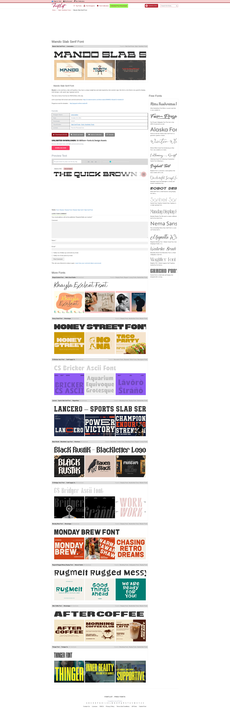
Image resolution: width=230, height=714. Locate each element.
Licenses (94, 706)
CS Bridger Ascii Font (58, 482)
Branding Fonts (123, 400)
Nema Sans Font (163, 224)
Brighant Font (160, 166)
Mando (62, 210)
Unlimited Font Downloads (119, 6)
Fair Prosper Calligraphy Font (163, 117)
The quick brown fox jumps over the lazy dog (100, 174)
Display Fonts (119, 277)
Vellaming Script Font (163, 155)
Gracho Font (163, 271)
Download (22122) (61, 134)
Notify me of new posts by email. (63, 255)
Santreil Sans (163, 199)
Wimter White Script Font (163, 142)
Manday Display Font (163, 211)
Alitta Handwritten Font (163, 103)
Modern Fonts (143, 318)
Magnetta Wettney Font (163, 236)
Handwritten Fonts (142, 277)
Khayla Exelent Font (57, 277)
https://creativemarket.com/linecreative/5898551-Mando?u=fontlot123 (103, 99)
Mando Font (68, 210)
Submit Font (142, 706)
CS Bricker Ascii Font (58, 359)
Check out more (78, 134)
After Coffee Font (57, 606)
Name (54, 240)
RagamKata (76, 400)
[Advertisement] (115, 24)
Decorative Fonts (118, 359)
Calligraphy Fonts (134, 565)
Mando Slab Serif (78, 210)
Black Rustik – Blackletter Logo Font (62, 441)
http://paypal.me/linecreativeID (78, 103)
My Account (68, 1)
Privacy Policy (110, 706)
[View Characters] (143, 174)
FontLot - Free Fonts (115, 697)
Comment (55, 220)
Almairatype (67, 318)
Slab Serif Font (88, 210)
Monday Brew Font (57, 523)
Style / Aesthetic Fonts (64, 10)
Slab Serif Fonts (129, 46)
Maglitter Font (163, 259)
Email (54, 246)
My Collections (80, 1)
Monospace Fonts (142, 359)
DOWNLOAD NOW (60, 148)
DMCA (102, 706)
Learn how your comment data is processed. (88, 263)
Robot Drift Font (163, 188)
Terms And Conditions (123, 706)
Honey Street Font (57, 318)
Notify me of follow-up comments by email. (66, 252)
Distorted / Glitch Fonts (130, 359)
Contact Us (86, 706)
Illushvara (77, 441)
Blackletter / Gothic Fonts (118, 441)
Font (57, 210)
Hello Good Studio (70, 277)
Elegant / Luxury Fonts (130, 277)
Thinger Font (55, 647)
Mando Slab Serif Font (58, 46)
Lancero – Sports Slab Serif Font (61, 400)
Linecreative (70, 46)
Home (54, 10)
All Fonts (134, 706)
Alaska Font (163, 129)
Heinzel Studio (79, 565)
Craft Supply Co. (70, 359)
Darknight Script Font (163, 178)
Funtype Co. (64, 647)
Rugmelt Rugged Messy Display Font (62, 565)
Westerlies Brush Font (163, 249)
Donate (110, 134)
